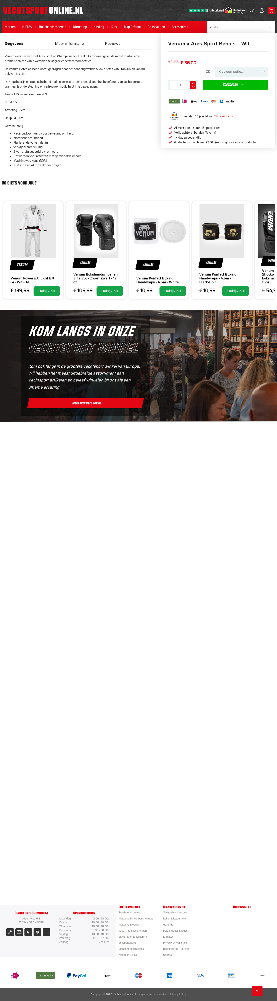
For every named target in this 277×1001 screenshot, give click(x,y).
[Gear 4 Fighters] (161, 761)
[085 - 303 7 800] (10, 932)
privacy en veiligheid (175, 942)
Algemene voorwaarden (153, 994)
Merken (10, 27)
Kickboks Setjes (128, 954)
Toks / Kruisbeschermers (133, 930)
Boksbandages (127, 942)
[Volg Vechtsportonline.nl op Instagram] (37, 932)
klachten (168, 936)
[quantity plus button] (193, 83)
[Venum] (161, 525)
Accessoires (180, 27)
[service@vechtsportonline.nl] (19, 932)
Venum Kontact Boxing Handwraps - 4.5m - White (157, 280)
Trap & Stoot (132, 27)
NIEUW (27, 27)
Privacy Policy (178, 994)
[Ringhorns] (161, 879)
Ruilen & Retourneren (175, 918)
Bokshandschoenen (52, 27)
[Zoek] (271, 27)
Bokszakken (156, 27)
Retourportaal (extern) (176, 948)
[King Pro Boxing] (161, 604)
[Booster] (161, 486)
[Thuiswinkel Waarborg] (235, 10)
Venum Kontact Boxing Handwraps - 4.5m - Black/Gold (217, 278)
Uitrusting (80, 27)
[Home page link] (43, 10)
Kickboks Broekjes (129, 924)
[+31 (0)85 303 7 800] (252, 10)
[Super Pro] (161, 722)
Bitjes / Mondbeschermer (133, 936)
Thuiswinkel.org (224, 116)
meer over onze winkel (87, 403)
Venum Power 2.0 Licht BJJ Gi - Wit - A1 (32, 280)
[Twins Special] (161, 643)
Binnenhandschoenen (131, 948)
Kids (114, 27)
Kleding (98, 27)
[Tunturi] (161, 801)
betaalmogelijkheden (175, 930)
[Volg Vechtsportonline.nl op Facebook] (46, 932)
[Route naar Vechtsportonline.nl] (28, 932)
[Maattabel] (208, 71)
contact (167, 954)
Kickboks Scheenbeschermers (136, 918)
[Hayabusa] (161, 564)
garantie (168, 924)
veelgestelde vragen (175, 912)
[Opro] (161, 840)
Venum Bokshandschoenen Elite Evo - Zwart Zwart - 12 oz (95, 278)
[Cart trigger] (271, 10)
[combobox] (241, 27)
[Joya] (161, 446)
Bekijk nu (46, 291)
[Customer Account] (262, 10)
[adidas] (161, 683)
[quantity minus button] (193, 87)
